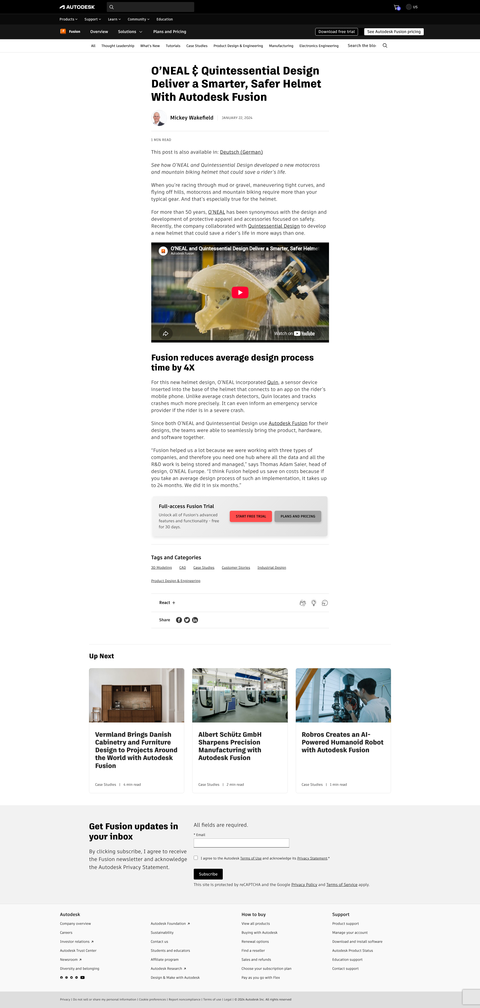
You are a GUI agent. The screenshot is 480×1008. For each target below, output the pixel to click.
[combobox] (150, 7)
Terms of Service (342, 885)
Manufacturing (281, 45)
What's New (150, 45)
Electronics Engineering (319, 45)
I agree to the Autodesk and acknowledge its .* (265, 861)
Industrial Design (272, 567)
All (93, 45)
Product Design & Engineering (238, 45)
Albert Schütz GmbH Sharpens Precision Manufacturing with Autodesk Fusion (230, 746)
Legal (228, 1000)
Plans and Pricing (169, 31)
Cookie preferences (152, 1000)
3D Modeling (161, 567)
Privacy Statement (312, 858)
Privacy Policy (304, 885)
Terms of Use (251, 858)
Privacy (65, 1000)
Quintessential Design (274, 226)
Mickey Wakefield (192, 118)
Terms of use (212, 1000)
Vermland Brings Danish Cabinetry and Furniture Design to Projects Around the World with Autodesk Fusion (136, 750)
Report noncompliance (184, 1000)
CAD (182, 567)
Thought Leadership (118, 45)
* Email (199, 834)
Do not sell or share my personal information (104, 1000)
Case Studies (197, 45)
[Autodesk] (77, 7)
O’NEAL (216, 212)
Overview (99, 31)
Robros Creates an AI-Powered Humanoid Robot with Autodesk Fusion (343, 742)
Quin (272, 382)
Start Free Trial (251, 516)
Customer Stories (236, 567)
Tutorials (173, 45)
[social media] (72, 977)
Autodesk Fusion (287, 423)
